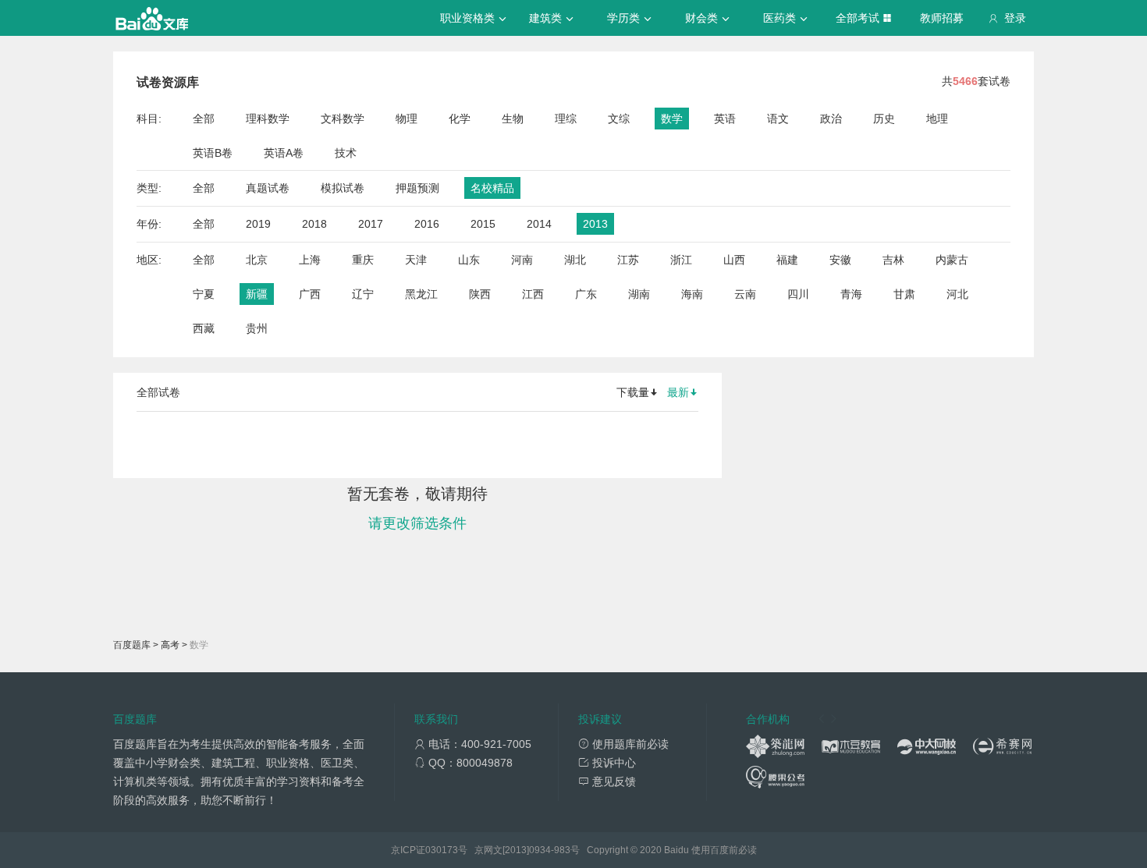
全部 (204, 118)
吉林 (893, 259)
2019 (258, 224)
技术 (346, 153)
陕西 (480, 294)
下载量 (632, 392)
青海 (851, 294)
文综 (619, 118)
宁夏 (204, 294)
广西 (310, 294)
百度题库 (132, 644)
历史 (884, 118)
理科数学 (267, 118)
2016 (426, 224)
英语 (725, 118)
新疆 (257, 294)
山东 (469, 259)
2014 (539, 224)
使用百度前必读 (724, 850)
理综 (566, 118)
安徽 (840, 259)
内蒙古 (952, 259)
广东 (586, 294)
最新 (678, 392)
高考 (170, 644)
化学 (460, 118)
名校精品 (492, 188)
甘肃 (904, 294)
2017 (370, 224)
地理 (937, 118)
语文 (778, 118)
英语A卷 (284, 153)
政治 (831, 118)
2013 (595, 224)
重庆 (363, 259)
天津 (416, 259)
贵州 (257, 328)
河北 (957, 294)
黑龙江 (421, 294)
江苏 (628, 259)
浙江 (681, 259)
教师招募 (942, 18)
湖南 (639, 294)
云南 (745, 294)
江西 (533, 294)
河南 (522, 259)
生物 (513, 118)
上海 (310, 259)
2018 (314, 224)
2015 (483, 224)
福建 (787, 259)
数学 (672, 118)
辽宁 (363, 294)
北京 (257, 259)
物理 (406, 118)
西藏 (204, 328)
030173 (441, 850)
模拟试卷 (342, 188)
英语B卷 (213, 153)
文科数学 (342, 118)
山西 (734, 259)
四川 (798, 294)
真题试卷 (267, 188)
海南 (692, 294)
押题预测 (417, 188)
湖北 (575, 259)
